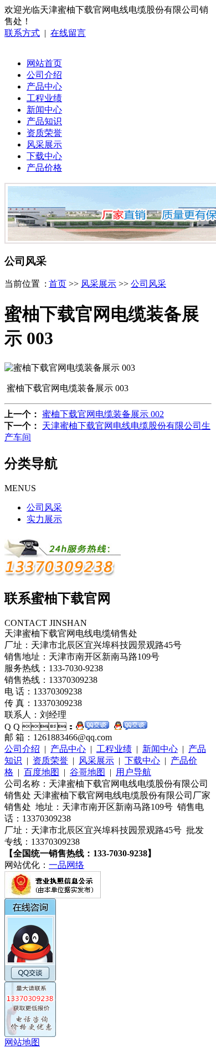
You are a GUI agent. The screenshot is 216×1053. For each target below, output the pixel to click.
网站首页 (44, 63)
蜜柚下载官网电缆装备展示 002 (103, 414)
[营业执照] (52, 895)
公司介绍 (44, 75)
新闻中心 (44, 109)
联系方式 (22, 33)
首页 (57, 283)
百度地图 (41, 772)
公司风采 (148, 283)
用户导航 (133, 772)
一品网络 (66, 865)
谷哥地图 (87, 772)
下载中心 (44, 156)
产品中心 (44, 86)
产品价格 (44, 167)
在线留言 (68, 33)
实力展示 (44, 519)
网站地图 (22, 1042)
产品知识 (44, 121)
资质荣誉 (44, 133)
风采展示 (44, 144)
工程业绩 (44, 98)
